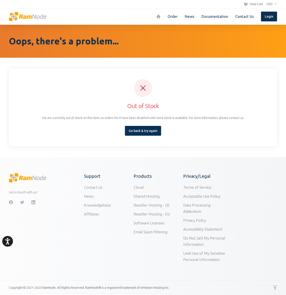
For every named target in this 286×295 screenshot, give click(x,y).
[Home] (158, 16)
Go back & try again (143, 131)
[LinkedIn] (33, 202)
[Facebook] (11, 202)
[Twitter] (22, 202)
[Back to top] (275, 287)
